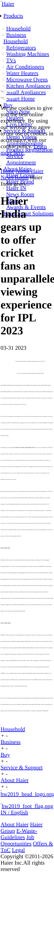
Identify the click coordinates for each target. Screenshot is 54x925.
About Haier (29, 171)
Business (16, 35)
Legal (18, 850)
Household (18, 28)
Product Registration (29, 150)
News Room (20, 194)
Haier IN (16, 188)
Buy (5, 755)
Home (7, 171)
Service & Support (22, 767)
